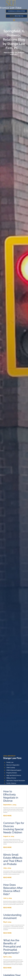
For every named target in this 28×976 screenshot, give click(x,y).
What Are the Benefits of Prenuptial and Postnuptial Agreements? (12, 946)
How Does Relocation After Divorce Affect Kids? (13, 889)
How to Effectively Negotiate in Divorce (10, 796)
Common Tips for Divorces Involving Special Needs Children (13, 827)
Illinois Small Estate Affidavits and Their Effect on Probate (12, 859)
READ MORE (7, 816)
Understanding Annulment (12, 916)
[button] (14, 20)
